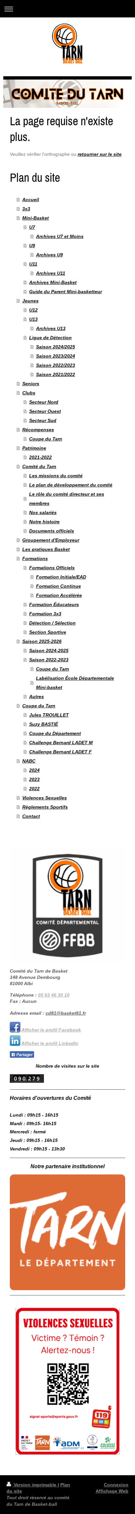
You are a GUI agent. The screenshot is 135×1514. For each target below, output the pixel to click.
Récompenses (38, 429)
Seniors (30, 383)
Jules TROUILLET (49, 715)
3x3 (26, 208)
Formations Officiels (52, 567)
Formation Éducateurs (54, 604)
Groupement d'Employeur (50, 540)
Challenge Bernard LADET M (61, 742)
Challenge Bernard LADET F (60, 751)
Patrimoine (34, 448)
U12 (33, 310)
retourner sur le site (100, 154)
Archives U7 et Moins (60, 236)
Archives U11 (50, 273)
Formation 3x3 (45, 613)
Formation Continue (58, 586)
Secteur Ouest (45, 411)
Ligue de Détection (50, 337)
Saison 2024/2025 (55, 346)
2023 (34, 779)
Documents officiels (51, 530)
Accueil (30, 199)
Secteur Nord (43, 402)
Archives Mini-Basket (53, 282)
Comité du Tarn (39, 466)
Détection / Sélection (52, 623)
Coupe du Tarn (45, 438)
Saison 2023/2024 (55, 356)
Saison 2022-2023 (48, 659)
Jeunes (30, 300)
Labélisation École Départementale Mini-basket (75, 682)
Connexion (116, 1484)
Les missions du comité (56, 475)
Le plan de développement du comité (70, 484)
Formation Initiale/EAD (61, 577)
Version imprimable (35, 1484)
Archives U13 (51, 328)
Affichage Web (112, 1491)
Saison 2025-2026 (42, 641)
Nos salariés (43, 512)
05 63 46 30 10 (53, 995)
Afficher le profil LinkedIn (49, 1043)
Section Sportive (47, 632)
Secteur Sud (42, 420)
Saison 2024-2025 (48, 650)
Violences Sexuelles (44, 797)
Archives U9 (49, 254)
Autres (36, 696)
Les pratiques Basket (46, 549)
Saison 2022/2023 (55, 365)
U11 (33, 264)
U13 (33, 319)
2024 (34, 770)
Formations (35, 558)
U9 (32, 245)
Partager (24, 1055)
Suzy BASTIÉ (43, 724)
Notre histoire (44, 521)
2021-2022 (40, 457)
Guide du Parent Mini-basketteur (65, 291)
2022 (34, 788)
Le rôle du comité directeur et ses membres (66, 498)
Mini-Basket (35, 218)
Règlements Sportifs (45, 807)
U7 (32, 227)
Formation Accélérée (59, 595)
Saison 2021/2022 (55, 374)
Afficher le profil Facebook (51, 1029)
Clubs (28, 392)
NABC (28, 761)
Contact (31, 816)
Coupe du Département (55, 733)
